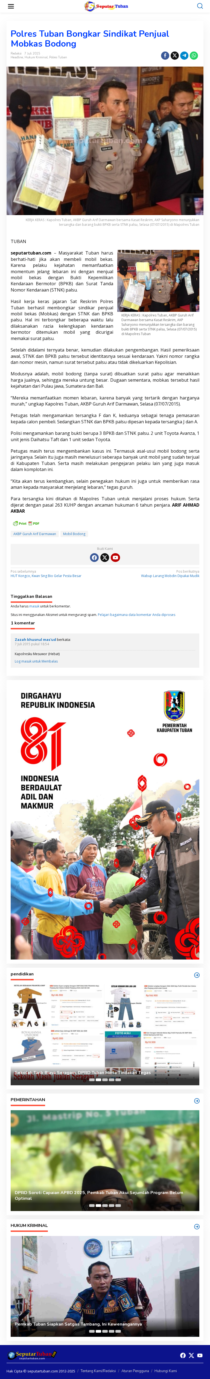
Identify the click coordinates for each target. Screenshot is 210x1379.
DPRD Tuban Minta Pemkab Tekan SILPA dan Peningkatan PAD (80, 1198)
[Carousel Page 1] (92, 1079)
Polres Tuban (58, 57)
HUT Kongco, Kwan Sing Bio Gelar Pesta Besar (46, 573)
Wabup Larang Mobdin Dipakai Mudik (170, 573)
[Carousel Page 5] (118, 1079)
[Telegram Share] (184, 56)
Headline (17, 57)
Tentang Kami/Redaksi (98, 1371)
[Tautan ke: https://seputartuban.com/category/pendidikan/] (197, 975)
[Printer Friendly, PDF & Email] (26, 523)
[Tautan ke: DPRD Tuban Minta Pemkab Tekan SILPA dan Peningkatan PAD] (105, 1160)
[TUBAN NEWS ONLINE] (106, 6)
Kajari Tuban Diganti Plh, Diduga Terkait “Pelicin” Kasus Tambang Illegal (90, 1324)
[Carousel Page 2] (98, 1079)
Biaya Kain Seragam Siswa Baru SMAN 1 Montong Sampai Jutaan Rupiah (89, 1073)
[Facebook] (94, 557)
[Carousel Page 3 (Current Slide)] (105, 1079)
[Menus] (11, 6)
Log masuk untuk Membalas (36, 661)
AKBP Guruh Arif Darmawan (34, 534)
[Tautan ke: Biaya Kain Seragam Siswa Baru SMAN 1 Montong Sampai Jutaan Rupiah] (105, 1034)
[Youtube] (115, 557)
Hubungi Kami (165, 1371)
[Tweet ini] (175, 56)
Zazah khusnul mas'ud (35, 639)
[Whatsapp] (194, 56)
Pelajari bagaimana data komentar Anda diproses (136, 614)
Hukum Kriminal (36, 57)
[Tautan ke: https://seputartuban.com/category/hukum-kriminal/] (197, 1226)
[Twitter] (104, 557)
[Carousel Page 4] (111, 1079)
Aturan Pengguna (135, 1371)
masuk (34, 606)
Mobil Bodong (74, 534)
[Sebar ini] (165, 56)
